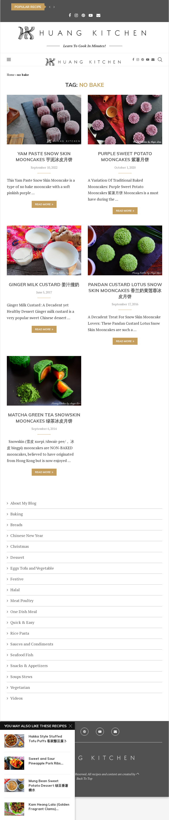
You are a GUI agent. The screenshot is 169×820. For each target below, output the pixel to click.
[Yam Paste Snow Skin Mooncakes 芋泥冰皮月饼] (44, 119)
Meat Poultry (21, 600)
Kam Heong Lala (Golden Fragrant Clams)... (49, 806)
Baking (16, 513)
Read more (43, 204)
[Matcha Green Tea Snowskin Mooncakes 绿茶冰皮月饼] (44, 381)
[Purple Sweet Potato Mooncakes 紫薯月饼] (125, 119)
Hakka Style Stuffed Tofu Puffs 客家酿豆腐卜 (48, 738)
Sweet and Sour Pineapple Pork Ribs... (46, 761)
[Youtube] (91, 15)
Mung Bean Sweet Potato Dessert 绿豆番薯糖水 (48, 785)
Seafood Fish (21, 654)
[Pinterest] (83, 15)
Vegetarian (20, 687)
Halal (15, 589)
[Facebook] (70, 15)
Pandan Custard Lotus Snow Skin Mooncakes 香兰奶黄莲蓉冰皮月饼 (125, 290)
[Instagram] (76, 15)
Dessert (17, 557)
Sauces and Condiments (31, 644)
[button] (49, 6)
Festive (17, 578)
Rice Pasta (19, 633)
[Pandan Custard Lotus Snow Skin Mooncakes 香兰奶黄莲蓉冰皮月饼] (125, 250)
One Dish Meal (23, 611)
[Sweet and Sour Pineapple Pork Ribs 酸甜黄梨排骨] (14, 763)
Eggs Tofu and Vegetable (32, 568)
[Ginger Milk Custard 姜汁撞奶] (44, 250)
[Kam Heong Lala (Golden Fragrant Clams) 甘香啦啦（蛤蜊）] (14, 809)
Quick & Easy (22, 622)
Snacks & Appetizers (29, 665)
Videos (16, 698)
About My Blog (23, 503)
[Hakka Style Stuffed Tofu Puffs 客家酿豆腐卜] (14, 740)
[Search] (160, 59)
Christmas (19, 546)
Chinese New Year (26, 535)
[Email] (98, 15)
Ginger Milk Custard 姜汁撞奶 (44, 284)
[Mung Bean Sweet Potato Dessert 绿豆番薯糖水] (14, 785)
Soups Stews (21, 676)
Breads (16, 524)
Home (11, 75)
